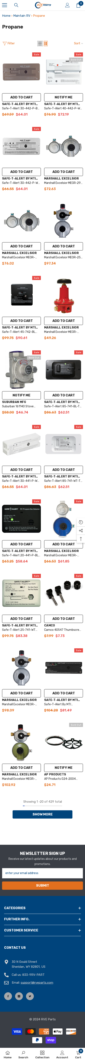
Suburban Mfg (14, 402)
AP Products (55, 774)
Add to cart (21, 97)
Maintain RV (21, 16)
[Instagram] (19, 996)
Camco (49, 625)
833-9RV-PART (33, 975)
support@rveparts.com (37, 982)
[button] (40, 43)
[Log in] (67, 5)
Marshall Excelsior (61, 178)
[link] (23, 1054)
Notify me (63, 97)
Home (6, 16)
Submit (42, 885)
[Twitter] (30, 996)
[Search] (16, 5)
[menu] (4, 5)
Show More (43, 814)
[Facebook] (8, 996)
